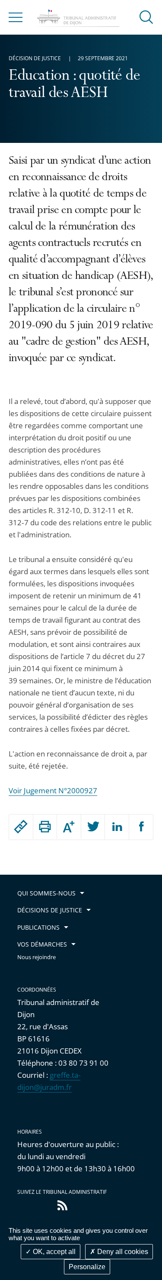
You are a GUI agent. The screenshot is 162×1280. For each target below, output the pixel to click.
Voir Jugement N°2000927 (53, 790)
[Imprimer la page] (45, 827)
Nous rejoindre (36, 957)
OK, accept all (53, 1251)
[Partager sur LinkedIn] (117, 827)
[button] (146, 17)
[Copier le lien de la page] (21, 827)
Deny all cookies (121, 1251)
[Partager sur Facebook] (141, 827)
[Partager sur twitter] (93, 827)
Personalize (87, 1266)
